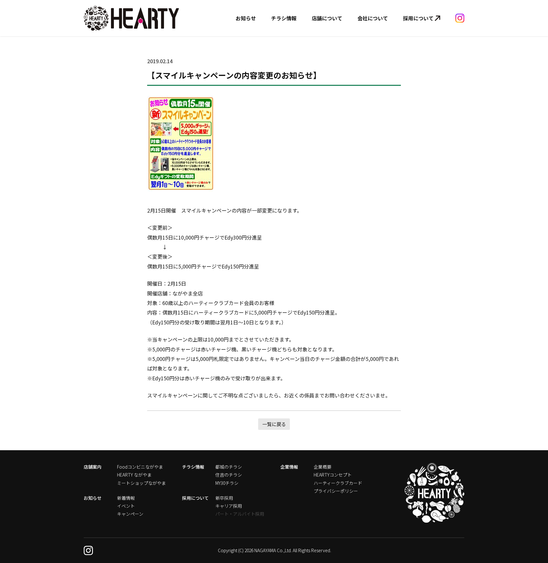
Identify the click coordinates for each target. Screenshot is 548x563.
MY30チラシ (226, 483)
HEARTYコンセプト (333, 474)
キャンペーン (130, 514)
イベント (126, 506)
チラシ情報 (284, 18)
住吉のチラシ (228, 474)
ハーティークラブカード (338, 483)
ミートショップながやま (141, 483)
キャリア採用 (228, 506)
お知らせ (246, 18)
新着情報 (126, 498)
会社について (372, 18)
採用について (418, 18)
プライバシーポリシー (336, 491)
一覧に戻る (274, 424)
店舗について (327, 18)
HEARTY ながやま (134, 474)
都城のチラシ (228, 467)
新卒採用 (224, 498)
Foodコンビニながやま (140, 467)
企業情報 (289, 467)
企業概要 (322, 467)
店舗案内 (92, 467)
